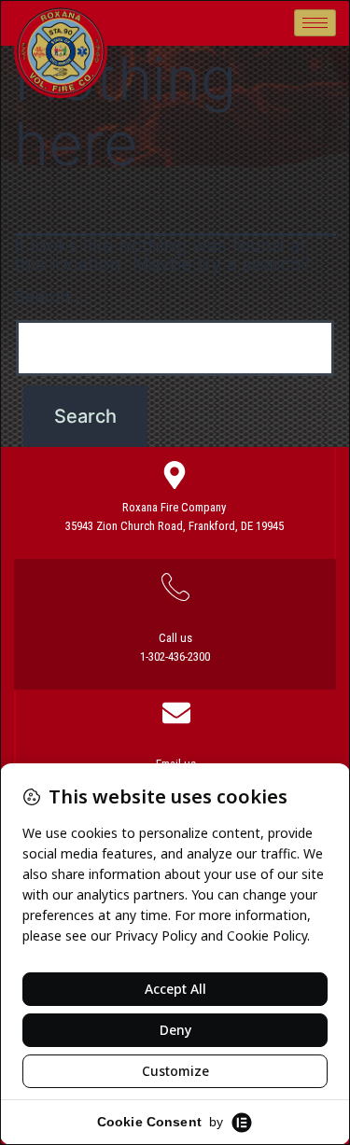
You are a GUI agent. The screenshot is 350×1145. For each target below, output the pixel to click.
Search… (49, 296)
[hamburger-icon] (315, 22)
